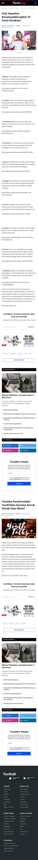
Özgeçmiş (23, 818)
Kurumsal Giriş (24, 791)
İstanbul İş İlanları (9, 821)
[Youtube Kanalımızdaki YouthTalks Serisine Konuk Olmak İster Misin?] (19, 538)
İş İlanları (6, 824)
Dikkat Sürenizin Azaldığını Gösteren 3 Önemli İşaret (20, 414)
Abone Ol (19, 483)
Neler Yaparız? (24, 789)
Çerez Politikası (8, 851)
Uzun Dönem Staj (9, 831)
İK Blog (22, 799)
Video (17, 623)
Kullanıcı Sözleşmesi (9, 843)
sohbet (11, 623)
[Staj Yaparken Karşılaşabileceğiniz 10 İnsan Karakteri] (19, 49)
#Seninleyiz (23, 802)
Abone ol (31, 327)
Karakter (19, 353)
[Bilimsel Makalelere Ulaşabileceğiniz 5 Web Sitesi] (19, 383)
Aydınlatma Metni (9, 848)
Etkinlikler (7, 799)
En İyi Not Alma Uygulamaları (12, 423)
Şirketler (6, 794)
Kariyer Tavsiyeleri (8, 25)
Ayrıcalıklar (7, 802)
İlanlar (5, 797)
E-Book (22, 797)
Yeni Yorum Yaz (19, 360)
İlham (21, 826)
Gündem (22, 834)
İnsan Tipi (5, 353)
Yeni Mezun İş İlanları (10, 818)
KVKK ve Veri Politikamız (11, 845)
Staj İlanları (7, 826)
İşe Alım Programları (9, 816)
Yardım (6, 791)
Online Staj (7, 829)
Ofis (26, 353)
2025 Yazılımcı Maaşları (11, 410)
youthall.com (19, 301)
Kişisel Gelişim (24, 831)
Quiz (21, 829)
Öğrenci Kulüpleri (9, 807)
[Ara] (35, 3)
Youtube (23, 623)
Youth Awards (24, 804)
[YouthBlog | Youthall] (19, 3)
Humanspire (23, 824)
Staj (30, 353)
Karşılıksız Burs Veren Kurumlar (13, 433)
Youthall (18, 25)
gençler (5, 623)
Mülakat (22, 821)
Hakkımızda (7, 789)
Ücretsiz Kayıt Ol (25, 794)
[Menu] (3, 3)
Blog (5, 804)
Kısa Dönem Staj (8, 834)
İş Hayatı (12, 353)
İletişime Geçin (24, 807)
